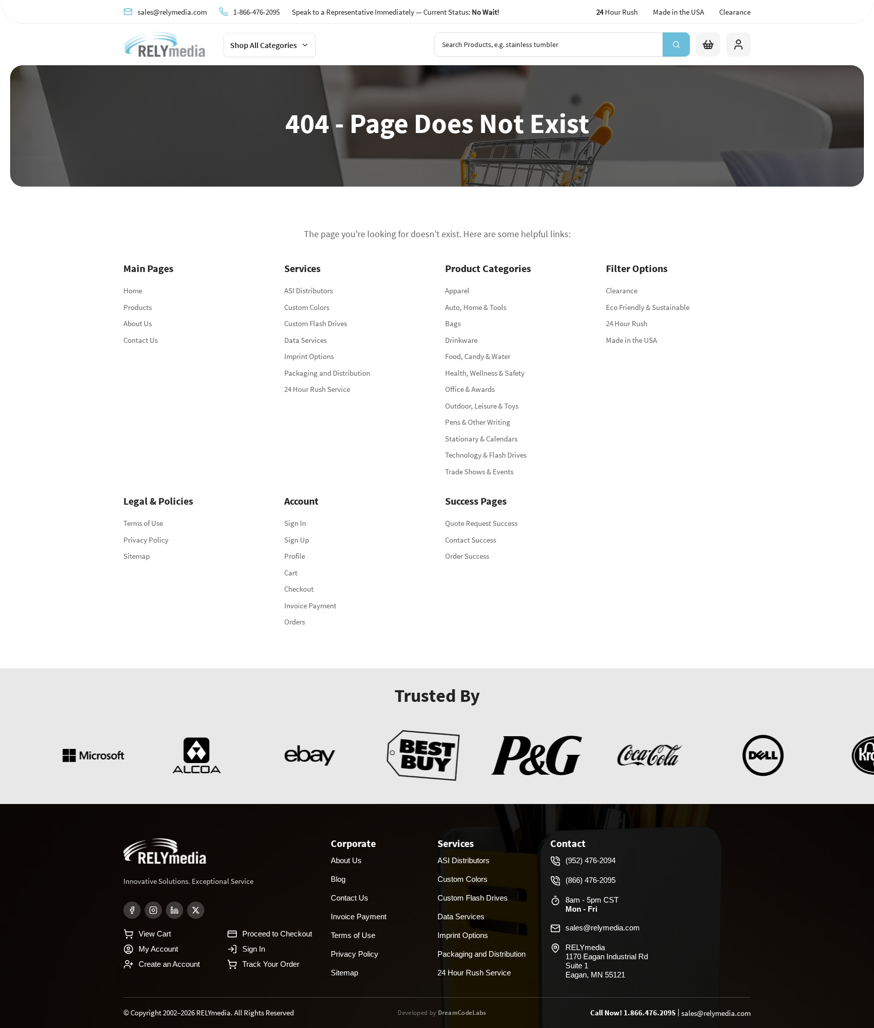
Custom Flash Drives (315, 323)
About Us (137, 323)
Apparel (457, 290)
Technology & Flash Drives (486, 455)
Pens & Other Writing (477, 422)
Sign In (295, 523)
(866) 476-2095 (590, 880)
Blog (338, 879)
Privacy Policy (145, 540)
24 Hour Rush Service (317, 389)
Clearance (735, 12)
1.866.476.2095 (650, 1012)
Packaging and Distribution (327, 373)
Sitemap (136, 556)
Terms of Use (143, 523)
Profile (294, 556)
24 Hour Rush (626, 323)
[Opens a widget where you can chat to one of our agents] (836, 1010)
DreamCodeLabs (462, 1012)
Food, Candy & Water (477, 356)
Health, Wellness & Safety (485, 373)
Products (137, 307)
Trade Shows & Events (479, 471)
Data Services (305, 340)
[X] (195, 910)
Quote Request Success (481, 523)
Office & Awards (470, 389)
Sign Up (296, 540)
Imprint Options (309, 356)
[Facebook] (132, 910)
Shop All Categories (263, 45)
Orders (294, 622)
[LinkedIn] (174, 910)
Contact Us (140, 340)
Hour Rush (617, 12)
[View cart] (708, 44)
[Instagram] (153, 910)
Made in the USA (678, 12)
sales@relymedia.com (172, 11)
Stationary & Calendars (481, 438)
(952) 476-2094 (590, 860)
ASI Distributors (308, 290)
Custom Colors (306, 307)
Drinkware (461, 340)
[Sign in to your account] (738, 44)
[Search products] (676, 44)
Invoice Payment (310, 605)
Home (132, 290)
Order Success (467, 556)
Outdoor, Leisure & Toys (481, 406)
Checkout (299, 589)
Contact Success (470, 540)
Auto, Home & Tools (475, 307)
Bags (453, 323)
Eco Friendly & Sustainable (647, 307)
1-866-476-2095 (256, 11)
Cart (290, 572)
